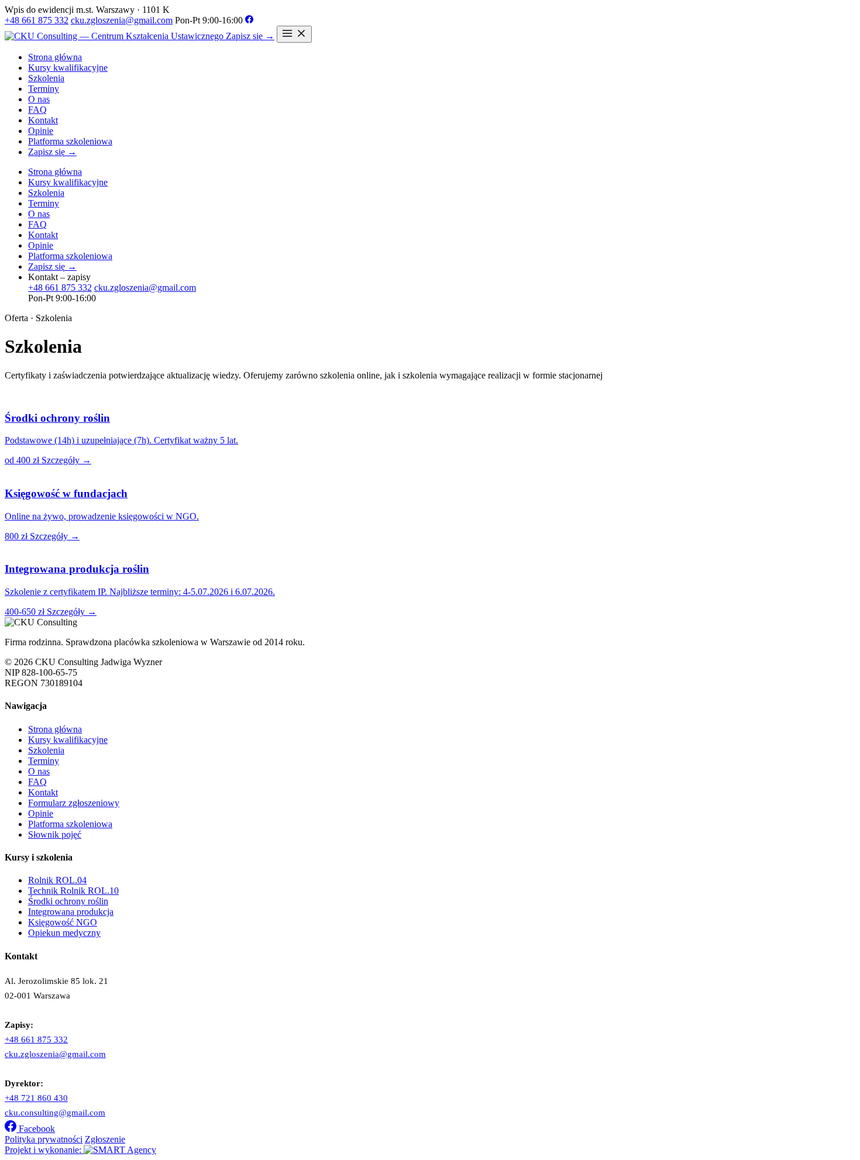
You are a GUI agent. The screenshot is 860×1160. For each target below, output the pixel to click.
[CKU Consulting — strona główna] (115, 36)
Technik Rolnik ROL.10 (73, 891)
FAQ (37, 110)
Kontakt (43, 120)
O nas (39, 99)
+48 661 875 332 (36, 20)
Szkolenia (46, 78)
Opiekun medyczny (64, 933)
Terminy (43, 89)
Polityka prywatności (43, 1139)
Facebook (35, 1129)
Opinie (40, 131)
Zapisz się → (250, 36)
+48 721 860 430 (36, 1098)
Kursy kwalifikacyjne (68, 68)
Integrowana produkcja (70, 912)
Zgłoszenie (105, 1139)
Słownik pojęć (54, 834)
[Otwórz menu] (294, 34)
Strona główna (55, 57)
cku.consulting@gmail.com (55, 1112)
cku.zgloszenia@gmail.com (122, 20)
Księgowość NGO (62, 922)
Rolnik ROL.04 (57, 880)
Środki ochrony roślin (68, 901)
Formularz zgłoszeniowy (73, 803)
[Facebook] (249, 20)
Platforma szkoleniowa (70, 141)
